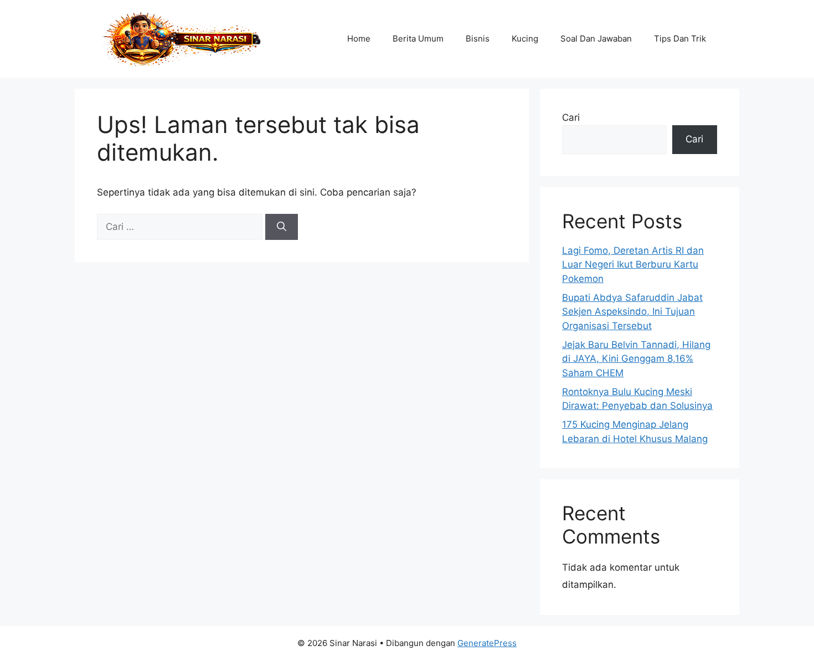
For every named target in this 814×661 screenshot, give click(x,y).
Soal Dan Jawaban (596, 38)
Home (358, 38)
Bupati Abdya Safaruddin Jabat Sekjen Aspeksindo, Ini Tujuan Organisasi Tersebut (632, 311)
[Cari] (281, 227)
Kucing (525, 38)
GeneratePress (487, 643)
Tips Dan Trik (680, 38)
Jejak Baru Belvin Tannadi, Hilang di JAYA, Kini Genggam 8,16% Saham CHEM (636, 358)
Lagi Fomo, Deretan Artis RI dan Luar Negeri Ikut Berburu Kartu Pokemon (633, 264)
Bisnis (478, 38)
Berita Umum (418, 38)
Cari (571, 117)
